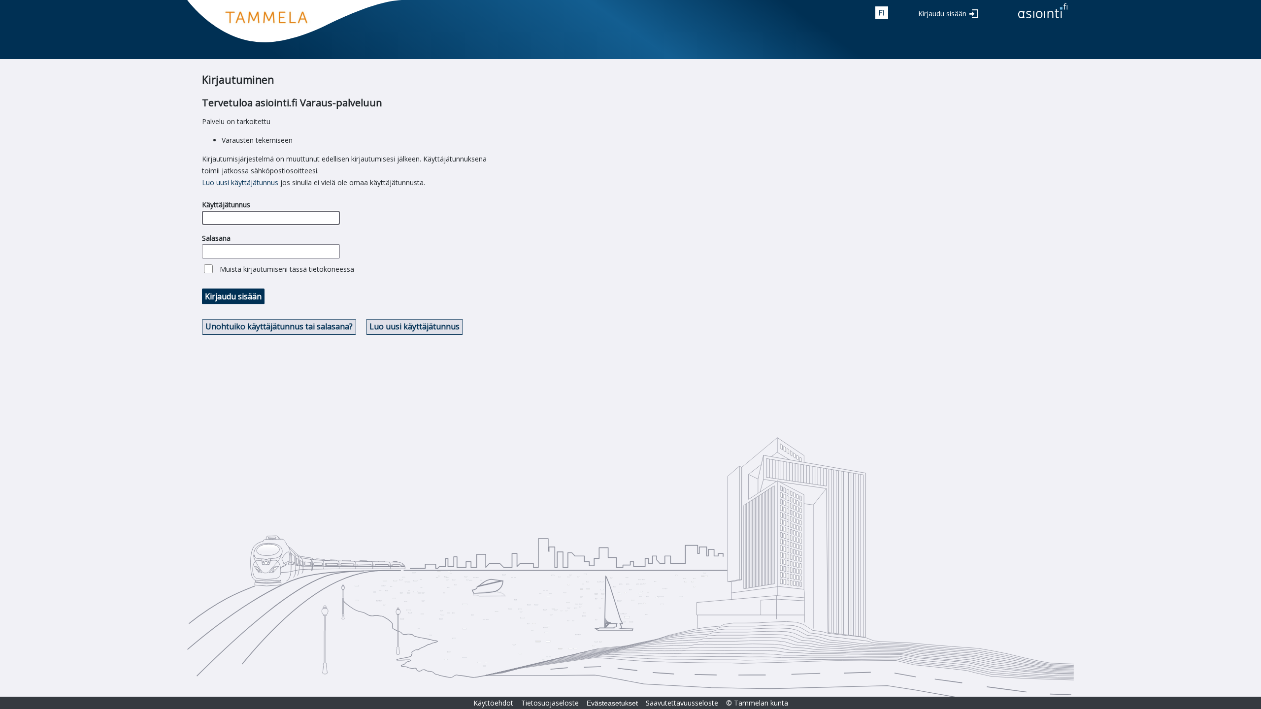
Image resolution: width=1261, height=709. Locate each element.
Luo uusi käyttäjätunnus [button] (414, 326)
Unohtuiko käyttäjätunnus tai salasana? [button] (279, 326)
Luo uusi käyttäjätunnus (240, 182)
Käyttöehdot (493, 703)
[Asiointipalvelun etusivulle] (1043, 19)
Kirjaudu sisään (942, 13)
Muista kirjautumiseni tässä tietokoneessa (287, 269)
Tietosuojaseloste (550, 703)
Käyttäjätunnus (226, 204)
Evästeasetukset (612, 703)
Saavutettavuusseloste (682, 703)
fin (882, 13)
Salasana (216, 238)
